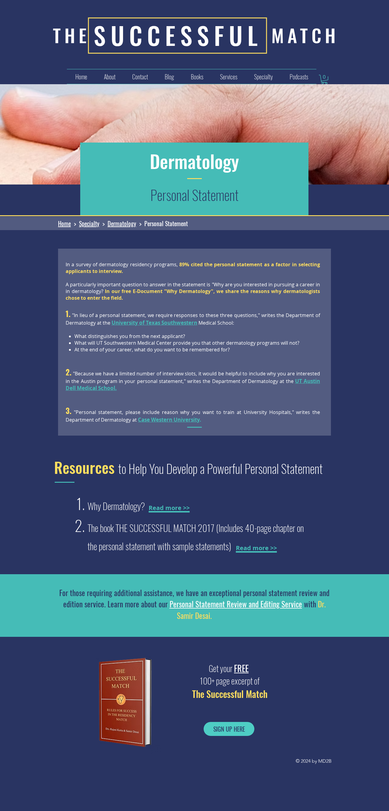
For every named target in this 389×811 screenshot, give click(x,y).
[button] (229, 76)
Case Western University (169, 419)
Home (64, 223)
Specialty (89, 223)
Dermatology (122, 223)
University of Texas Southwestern (154, 322)
